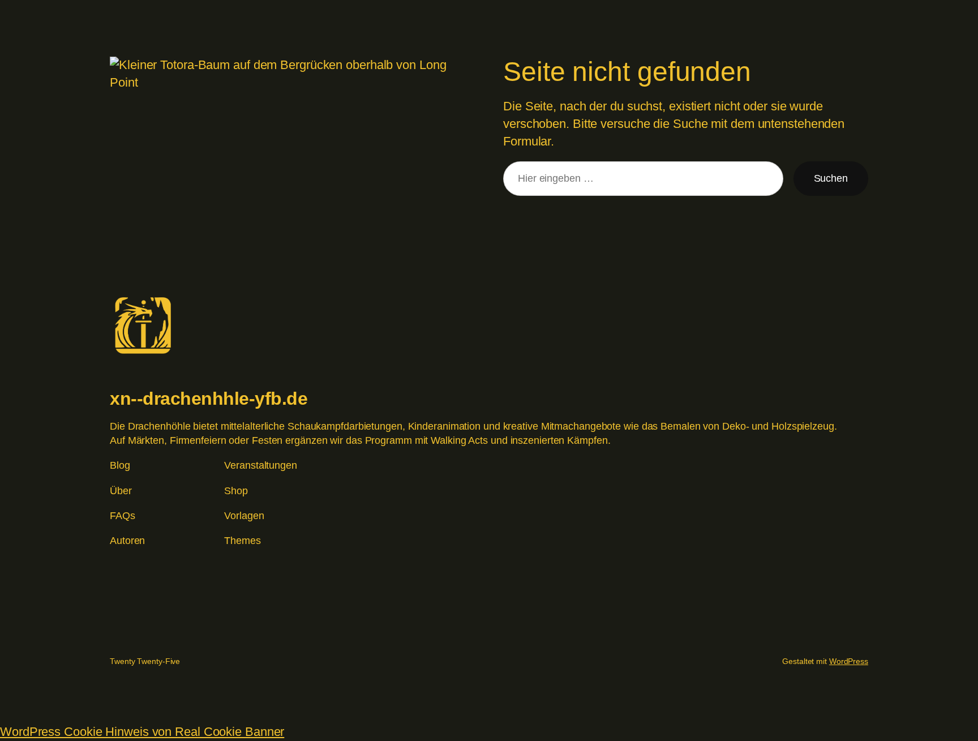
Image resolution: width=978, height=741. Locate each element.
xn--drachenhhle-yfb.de (208, 398)
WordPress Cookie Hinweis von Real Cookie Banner (142, 732)
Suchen (831, 178)
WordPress (848, 661)
